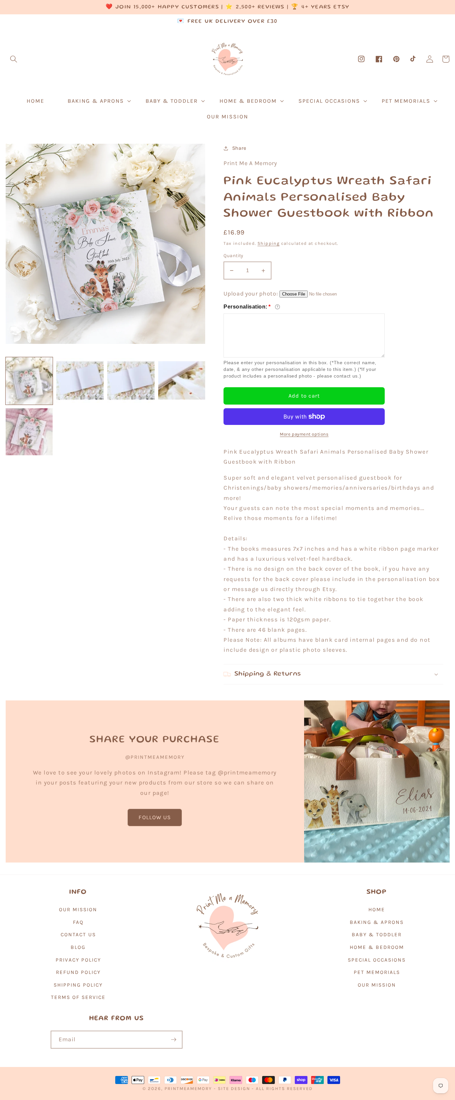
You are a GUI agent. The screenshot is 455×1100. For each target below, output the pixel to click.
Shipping (268, 243)
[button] (14, 59)
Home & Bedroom (377, 947)
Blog (78, 947)
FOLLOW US (155, 817)
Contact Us (78, 935)
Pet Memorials (377, 972)
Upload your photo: (251, 293)
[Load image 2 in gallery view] (80, 381)
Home (376, 910)
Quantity (233, 255)
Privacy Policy (78, 960)
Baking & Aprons (377, 922)
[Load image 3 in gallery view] (131, 381)
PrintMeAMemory (188, 1088)
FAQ (78, 922)
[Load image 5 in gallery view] (29, 432)
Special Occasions (377, 960)
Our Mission (78, 910)
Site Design (234, 1088)
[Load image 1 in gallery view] (29, 381)
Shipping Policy (78, 985)
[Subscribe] (174, 1040)
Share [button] (239, 148)
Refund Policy (78, 972)
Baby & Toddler (377, 935)
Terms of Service (78, 997)
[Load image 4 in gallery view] (182, 381)
